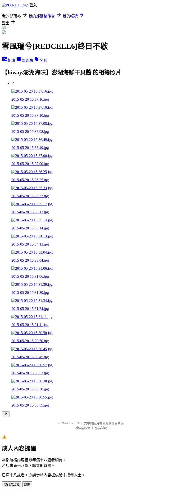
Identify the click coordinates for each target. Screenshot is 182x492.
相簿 (12, 60)
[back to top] (5, 414)
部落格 (28, 60)
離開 (27, 484)
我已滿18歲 (11, 484)
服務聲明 (101, 428)
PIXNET (74, 423)
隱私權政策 (82, 428)
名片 (43, 60)
